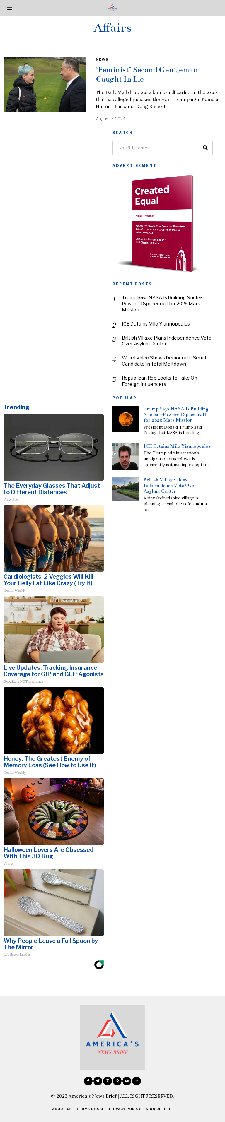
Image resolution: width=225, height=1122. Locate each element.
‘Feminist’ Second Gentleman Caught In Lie (147, 74)
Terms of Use (90, 1109)
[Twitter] (97, 1081)
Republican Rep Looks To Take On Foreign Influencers (159, 381)
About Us (62, 1109)
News (102, 59)
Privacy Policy (125, 1109)
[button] (206, 148)
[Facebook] (88, 1081)
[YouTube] (126, 1081)
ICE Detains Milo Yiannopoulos (156, 324)
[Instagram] (107, 1081)
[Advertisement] (54, 172)
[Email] (136, 1081)
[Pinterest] (117, 1081)
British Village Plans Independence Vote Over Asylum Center (167, 341)
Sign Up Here (159, 1109)
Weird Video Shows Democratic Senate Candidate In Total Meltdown (165, 361)
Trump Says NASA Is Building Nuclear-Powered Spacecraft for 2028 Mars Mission (164, 304)
